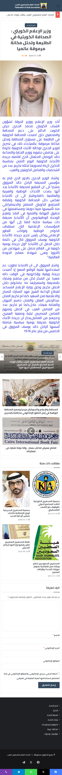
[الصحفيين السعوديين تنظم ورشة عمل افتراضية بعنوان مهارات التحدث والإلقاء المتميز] (46, 542)
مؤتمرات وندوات (51, 734)
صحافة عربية (52, 729)
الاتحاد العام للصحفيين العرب (19, 755)
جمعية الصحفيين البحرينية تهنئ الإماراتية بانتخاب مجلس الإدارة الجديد (16, 513)
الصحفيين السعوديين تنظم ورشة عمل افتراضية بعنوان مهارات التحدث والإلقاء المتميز (46, 568)
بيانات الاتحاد (53, 719)
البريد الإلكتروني (52, 648)
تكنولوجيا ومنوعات (50, 724)
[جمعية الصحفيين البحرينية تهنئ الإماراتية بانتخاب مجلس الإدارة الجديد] (16, 489)
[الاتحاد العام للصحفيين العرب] (31, 5)
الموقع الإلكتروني (51, 661)
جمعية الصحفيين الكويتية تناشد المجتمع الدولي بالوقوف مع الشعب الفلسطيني (46, 505)
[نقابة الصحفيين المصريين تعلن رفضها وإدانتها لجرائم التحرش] (16, 531)
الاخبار (55, 710)
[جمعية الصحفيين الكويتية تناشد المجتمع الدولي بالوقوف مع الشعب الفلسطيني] (46, 484)
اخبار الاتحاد (31, 25)
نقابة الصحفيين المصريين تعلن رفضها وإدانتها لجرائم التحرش (16, 545)
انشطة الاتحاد (52, 715)
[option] (31, 357)
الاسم (56, 635)
